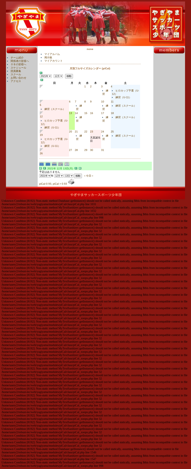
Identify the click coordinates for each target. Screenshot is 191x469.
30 (91, 150)
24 (102, 131)
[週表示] (55, 165)
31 (102, 150)
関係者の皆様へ (20, 60)
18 (112, 113)
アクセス (16, 81)
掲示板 (48, 57)
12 (41, 116)
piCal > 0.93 (60, 183)
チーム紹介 (17, 57)
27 (70, 150)
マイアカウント (53, 60)
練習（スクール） (54, 109)
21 (76, 131)
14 (76, 113)
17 (102, 113)
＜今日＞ (88, 175)
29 (85, 150)
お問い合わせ (18, 77)
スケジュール (18, 67)
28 (76, 150)
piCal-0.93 (45, 183)
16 (91, 113)
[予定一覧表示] (67, 165)
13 (70, 113)
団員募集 (16, 71)
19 (41, 134)
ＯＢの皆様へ (18, 64)
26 (41, 153)
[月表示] (49, 165)
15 (85, 113)
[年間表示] (42, 165)
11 (112, 101)
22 (85, 131)
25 (112, 131)
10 (102, 101)
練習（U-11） (123, 97)
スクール (16, 74)
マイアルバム (52, 54)
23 (91, 131)
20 (70, 131)
